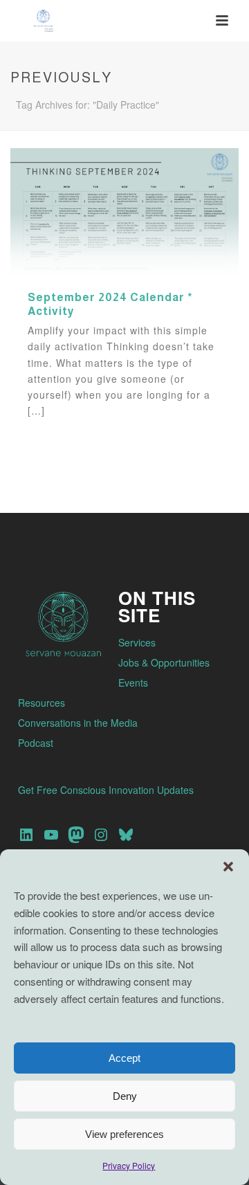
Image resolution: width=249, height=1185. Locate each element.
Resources (41, 702)
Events (133, 682)
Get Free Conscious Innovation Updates (106, 790)
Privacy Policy (128, 1165)
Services (137, 642)
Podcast (35, 742)
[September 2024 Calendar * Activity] (124, 210)
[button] (228, 867)
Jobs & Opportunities (164, 662)
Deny (125, 1096)
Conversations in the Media (78, 722)
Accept (124, 1058)
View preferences (124, 1134)
